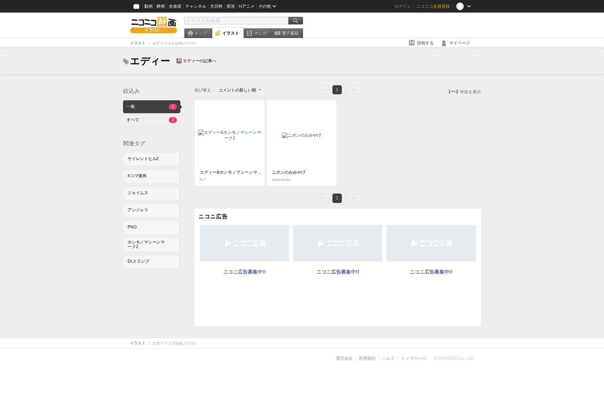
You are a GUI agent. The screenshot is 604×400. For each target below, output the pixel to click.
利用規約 (367, 358)
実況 (230, 6)
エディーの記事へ (199, 60)
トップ (200, 33)
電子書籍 (290, 33)
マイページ (459, 43)
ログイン (402, 6)
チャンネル (195, 6)
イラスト (230, 33)
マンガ (260, 33)
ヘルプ (388, 358)
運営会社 (344, 358)
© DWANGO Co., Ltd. (454, 358)
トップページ (413, 358)
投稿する (425, 43)
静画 (161, 6)
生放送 (175, 6)
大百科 (216, 6)
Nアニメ (246, 6)
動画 (148, 6)
